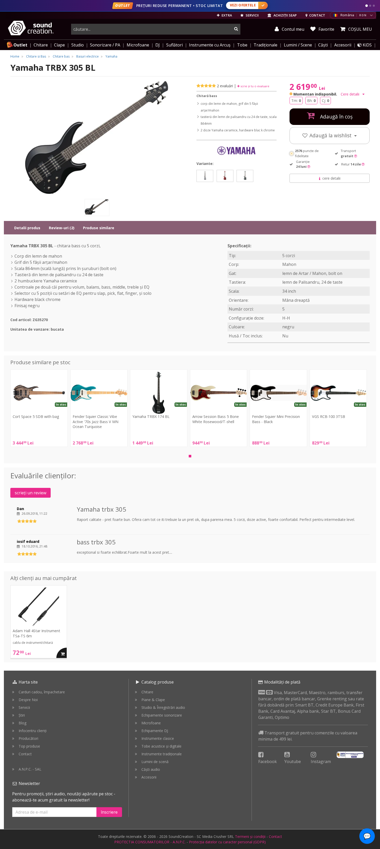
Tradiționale (265, 45)
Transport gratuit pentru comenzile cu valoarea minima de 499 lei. (307, 736)
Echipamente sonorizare (161, 715)
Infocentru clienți (33, 730)
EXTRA (226, 15)
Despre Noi (28, 699)
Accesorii (342, 45)
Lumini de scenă (155, 761)
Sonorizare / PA (105, 45)
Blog (22, 722)
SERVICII (252, 15)
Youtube (292, 761)
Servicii (24, 707)
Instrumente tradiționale (161, 753)
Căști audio (150, 769)
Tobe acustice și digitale (161, 746)
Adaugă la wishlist (331, 135)
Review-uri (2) (61, 227)
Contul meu (292, 29)
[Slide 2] (370, 6)
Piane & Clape (153, 699)
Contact (25, 753)
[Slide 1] (366, 5)
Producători (28, 738)
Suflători (174, 45)
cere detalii (331, 178)
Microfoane (138, 45)
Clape (59, 45)
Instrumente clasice (157, 738)
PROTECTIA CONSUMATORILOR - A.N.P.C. (150, 841)
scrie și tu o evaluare (254, 86)
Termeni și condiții (250, 836)
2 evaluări (225, 85)
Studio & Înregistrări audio (163, 707)
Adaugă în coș (336, 116)
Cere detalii (350, 94)
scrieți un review (30, 493)
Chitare (41, 45)
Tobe (242, 45)
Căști (323, 45)
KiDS (367, 45)
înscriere (109, 812)
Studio (77, 45)
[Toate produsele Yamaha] (236, 151)
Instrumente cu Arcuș (210, 45)
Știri (22, 715)
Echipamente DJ (154, 730)
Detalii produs (27, 227)
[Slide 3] (374, 6)
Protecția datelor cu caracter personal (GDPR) (227, 841)
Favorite (325, 29)
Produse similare (98, 227)
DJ (157, 45)
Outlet (20, 45)
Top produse (29, 746)
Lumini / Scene (298, 45)
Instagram (321, 761)
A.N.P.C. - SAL (30, 769)
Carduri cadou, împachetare (42, 691)
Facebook (267, 761)
